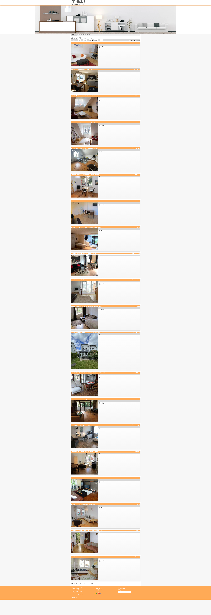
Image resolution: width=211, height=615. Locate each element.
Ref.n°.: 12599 (137, 399)
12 (88, 38)
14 (92, 38)
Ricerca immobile (99, 3)
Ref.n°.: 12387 (137, 227)
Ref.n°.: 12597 (137, 372)
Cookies (120, 589)
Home (97, 587)
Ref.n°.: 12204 (137, 201)
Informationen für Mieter (121, 3)
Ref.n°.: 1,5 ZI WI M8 (136, 253)
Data (79, 40)
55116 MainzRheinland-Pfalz (101, 403)
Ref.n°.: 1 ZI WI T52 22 (135, 280)
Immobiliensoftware (208, 599)
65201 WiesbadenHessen (102, 336)
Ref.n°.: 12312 (137, 306)
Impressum (120, 587)
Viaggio (97, 590)
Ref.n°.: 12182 (137, 451)
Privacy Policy (121, 590)
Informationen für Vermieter (110, 3)
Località (95, 40)
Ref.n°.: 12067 (137, 504)
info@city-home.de (76, 592)
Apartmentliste (92, 3)
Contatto (133, 3)
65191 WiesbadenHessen (102, 179)
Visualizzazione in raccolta (135, 40)
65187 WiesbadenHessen (102, 47)
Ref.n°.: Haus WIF (136, 332)
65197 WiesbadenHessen (102, 152)
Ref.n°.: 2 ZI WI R (136, 148)
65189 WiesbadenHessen (102, 73)
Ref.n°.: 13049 (137, 69)
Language (138, 3)
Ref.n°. (101, 40)
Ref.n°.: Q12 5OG (136, 425)
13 (90, 38)
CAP (90, 40)
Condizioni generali (122, 588)
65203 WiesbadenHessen (102, 310)
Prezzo (85, 40)
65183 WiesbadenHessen (102, 205)
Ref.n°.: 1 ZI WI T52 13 (135, 43)
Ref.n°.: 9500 (137, 122)
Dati (99, 44)
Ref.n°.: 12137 (137, 556)
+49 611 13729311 (79, 591)
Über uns (129, 3)
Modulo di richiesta (99, 589)
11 (87, 38)
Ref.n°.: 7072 (137, 95)
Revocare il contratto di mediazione (124, 592)
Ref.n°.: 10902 (137, 530)
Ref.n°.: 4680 (137, 174)
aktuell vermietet (81, 34)
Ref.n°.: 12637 (137, 478)
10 (85, 38)
